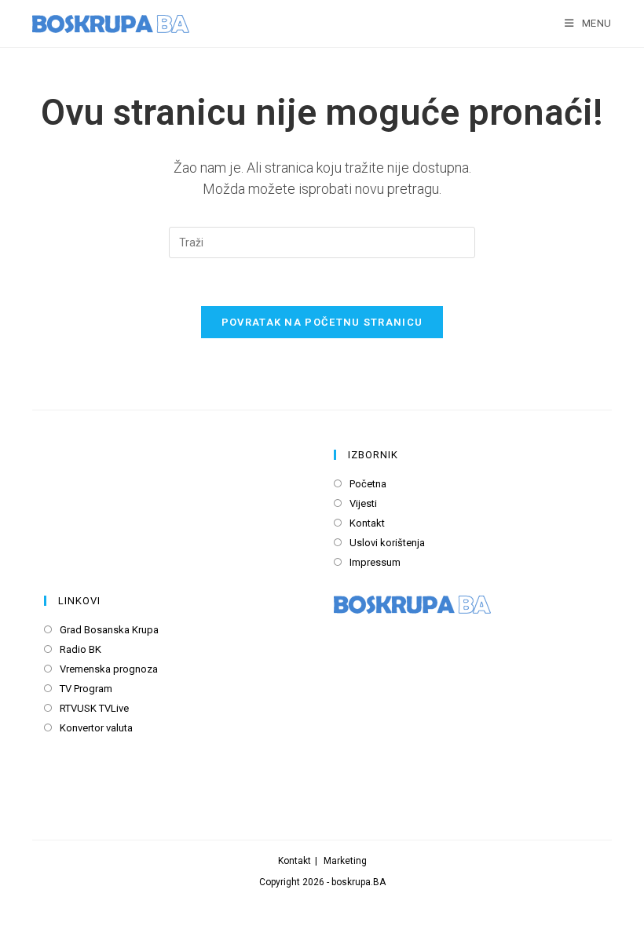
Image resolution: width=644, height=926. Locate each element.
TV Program (86, 688)
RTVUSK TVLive (94, 708)
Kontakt (367, 523)
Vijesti (363, 503)
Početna (367, 484)
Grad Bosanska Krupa (109, 630)
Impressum (375, 562)
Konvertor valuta (96, 728)
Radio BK (80, 649)
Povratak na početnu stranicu (322, 322)
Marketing (345, 860)
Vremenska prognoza (109, 669)
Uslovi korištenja (387, 543)
